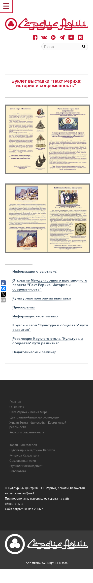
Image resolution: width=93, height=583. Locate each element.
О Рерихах (16, 407)
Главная (15, 402)
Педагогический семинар (34, 352)
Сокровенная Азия (22, 461)
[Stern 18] (46, 24)
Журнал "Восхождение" (25, 466)
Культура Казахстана (24, 455)
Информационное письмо (35, 316)
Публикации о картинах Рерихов (32, 450)
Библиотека (17, 471)
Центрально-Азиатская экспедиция (34, 417)
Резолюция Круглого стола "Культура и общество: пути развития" (47, 341)
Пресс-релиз (23, 307)
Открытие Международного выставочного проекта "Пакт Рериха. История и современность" (49, 284)
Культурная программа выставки (41, 298)
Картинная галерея (23, 445)
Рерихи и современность (26, 432)
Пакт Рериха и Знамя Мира (28, 412)
